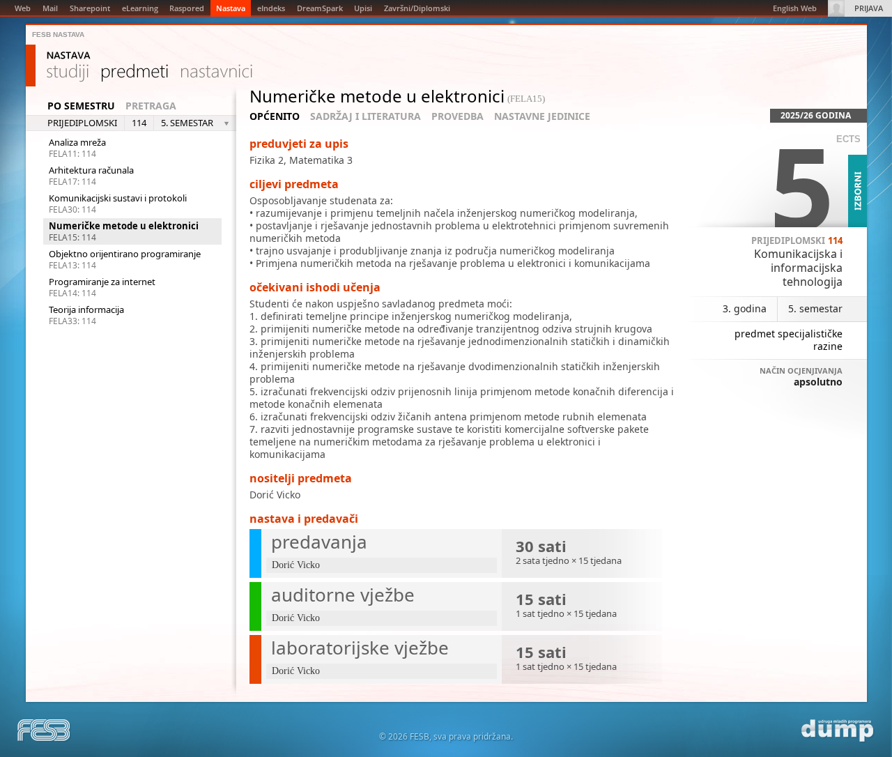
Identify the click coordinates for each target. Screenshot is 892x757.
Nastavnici (216, 73)
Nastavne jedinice (542, 116)
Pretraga (150, 106)
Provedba (457, 116)
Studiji (68, 73)
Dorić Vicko (274, 494)
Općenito (274, 116)
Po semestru (81, 106)
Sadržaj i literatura (365, 116)
